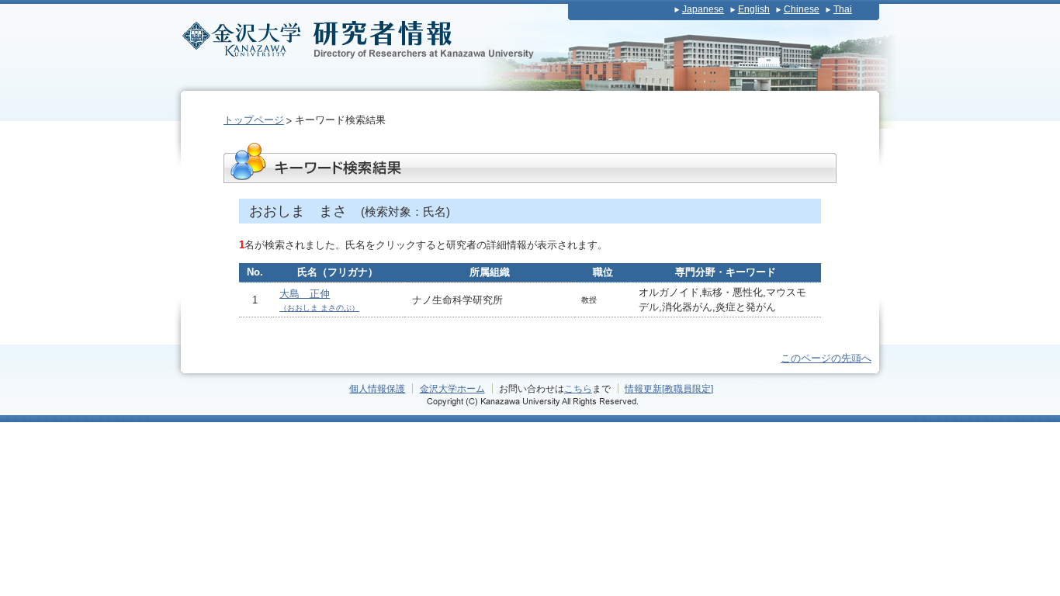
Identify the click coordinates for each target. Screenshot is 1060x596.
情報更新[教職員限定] (669, 388)
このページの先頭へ (826, 358)
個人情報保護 (377, 388)
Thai (842, 9)
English (754, 9)
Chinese (801, 9)
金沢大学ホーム (452, 388)
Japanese (703, 9)
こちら (578, 388)
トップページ (253, 120)
